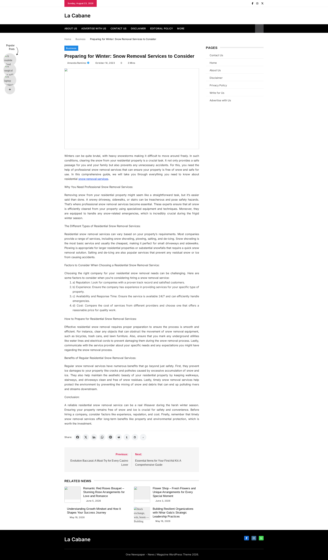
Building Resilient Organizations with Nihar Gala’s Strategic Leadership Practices (173, 512)
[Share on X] (86, 437)
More (180, 28)
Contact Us (119, 28)
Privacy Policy (218, 85)
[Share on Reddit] (118, 437)
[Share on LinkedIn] (94, 437)
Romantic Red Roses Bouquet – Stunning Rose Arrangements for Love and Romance (104, 492)
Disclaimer (138, 28)
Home (213, 62)
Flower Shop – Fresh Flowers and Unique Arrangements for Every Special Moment (174, 492)
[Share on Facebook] (77, 437)
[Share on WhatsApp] (102, 437)
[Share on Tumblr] (127, 437)
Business (71, 48)
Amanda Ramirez (76, 63)
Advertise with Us (93, 28)
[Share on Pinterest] (110, 437)
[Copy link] (143, 437)
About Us (70, 28)
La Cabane (77, 15)
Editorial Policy (161, 28)
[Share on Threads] (135, 437)
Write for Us (217, 92)
